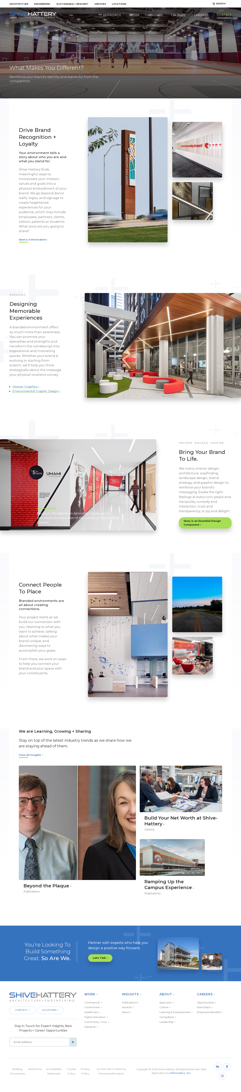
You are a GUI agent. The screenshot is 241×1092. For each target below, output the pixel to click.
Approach (112, 15)
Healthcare (91, 1012)
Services (100, 4)
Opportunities (205, 1002)
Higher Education (95, 1017)
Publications (129, 1002)
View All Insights (30, 754)
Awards (126, 1007)
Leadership (166, 1021)
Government (92, 1007)
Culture (178, 15)
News (125, 1012)
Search (221, 3)
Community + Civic (95, 1021)
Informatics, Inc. (180, 1072)
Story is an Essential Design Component (202, 522)
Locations (119, 4)
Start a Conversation (32, 239)
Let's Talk (99, 957)
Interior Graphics (24, 387)
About (165, 994)
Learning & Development (175, 1012)
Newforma (34, 1069)
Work (134, 15)
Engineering (42, 4)
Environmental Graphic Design (35, 391)
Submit (73, 1042)
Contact (224, 15)
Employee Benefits (209, 1012)
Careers (201, 15)
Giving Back (166, 1017)
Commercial (92, 1002)
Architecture (18, 4)
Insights (155, 15)
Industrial (89, 1026)
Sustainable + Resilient (72, 4)
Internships (203, 1007)
